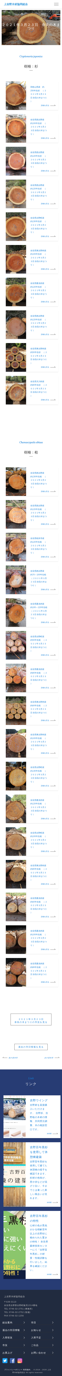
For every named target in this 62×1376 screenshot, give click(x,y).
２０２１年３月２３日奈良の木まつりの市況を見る (31, 1020)
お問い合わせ (38, 1352)
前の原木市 (13, 1058)
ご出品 (35, 1345)
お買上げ (7, 1352)
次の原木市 (48, 1058)
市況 (4, 1345)
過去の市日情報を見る (31, 1047)
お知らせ (36, 1330)
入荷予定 (36, 1337)
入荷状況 (7, 1337)
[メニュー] (56, 4)
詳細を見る (45, 105)
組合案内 (7, 1322)
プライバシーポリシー (13, 1370)
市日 (33, 1322)
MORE (49, 1133)
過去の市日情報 (11, 1330)
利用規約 (26, 1370)
